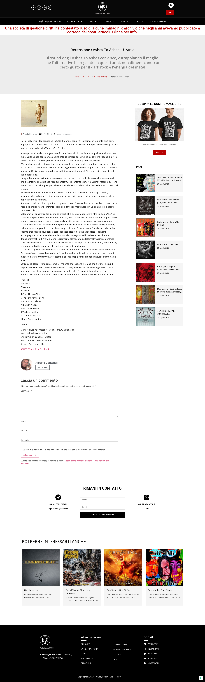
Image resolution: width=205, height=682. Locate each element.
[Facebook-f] (33, 7)
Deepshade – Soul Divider (160, 590)
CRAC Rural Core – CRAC (168, 244)
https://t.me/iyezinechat (58, 508)
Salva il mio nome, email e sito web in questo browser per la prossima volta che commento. (64, 450)
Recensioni (87, 77)
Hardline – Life (31, 590)
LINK (147, 508)
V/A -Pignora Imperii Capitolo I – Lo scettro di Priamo (168, 269)
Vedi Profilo (42, 367)
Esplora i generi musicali (50, 21)
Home (77, 77)
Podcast (107, 21)
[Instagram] (39, 7)
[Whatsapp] (50, 7)
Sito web (25, 440)
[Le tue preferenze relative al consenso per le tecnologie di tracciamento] (201, 678)
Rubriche (75, 21)
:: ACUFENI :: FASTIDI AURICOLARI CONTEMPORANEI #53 (167, 314)
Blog (91, 21)
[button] (171, 5)
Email (24, 431)
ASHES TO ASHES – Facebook (35, 349)
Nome (24, 421)
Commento (26, 391)
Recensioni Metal (100, 77)
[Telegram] (44, 7)
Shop (137, 21)
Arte (123, 21)
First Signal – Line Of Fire (118, 590)
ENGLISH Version (158, 21)
